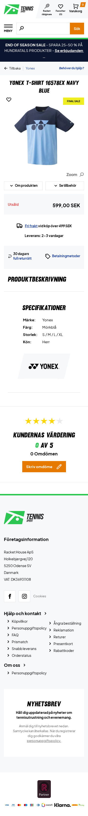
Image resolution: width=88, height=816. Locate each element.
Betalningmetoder (66, 256)
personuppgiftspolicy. (44, 741)
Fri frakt (31, 226)
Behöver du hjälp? (71, 68)
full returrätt (22, 258)
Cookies (39, 596)
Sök (77, 28)
